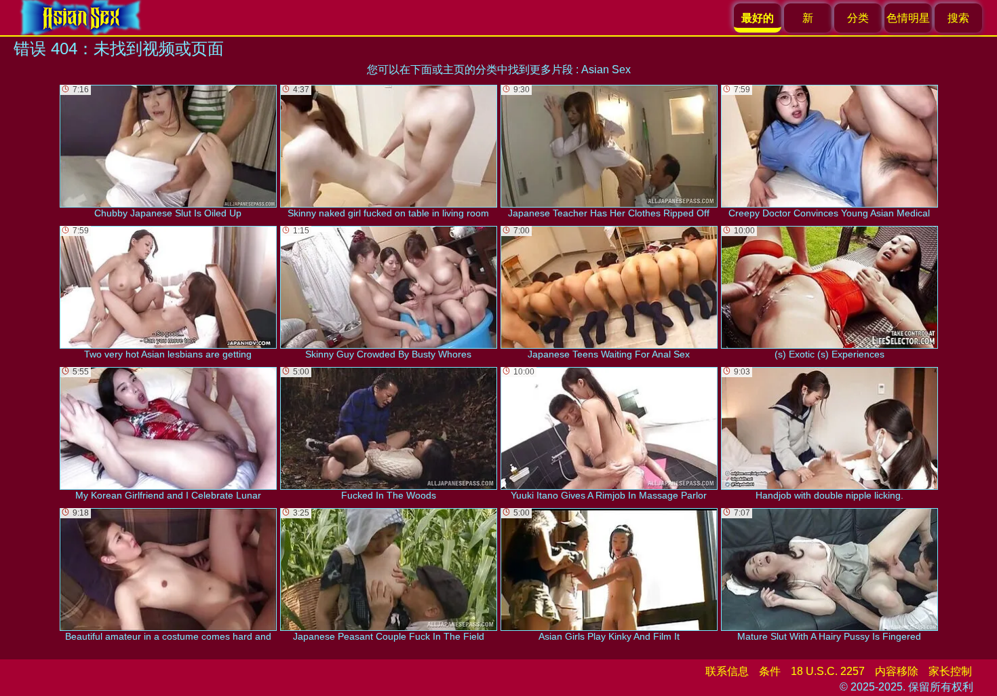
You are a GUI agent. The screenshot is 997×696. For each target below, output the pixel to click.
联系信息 (727, 671)
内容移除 (896, 671)
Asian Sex (606, 69)
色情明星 (908, 18)
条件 (770, 671)
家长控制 (950, 671)
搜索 (958, 18)
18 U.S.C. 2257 (828, 671)
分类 (858, 18)
